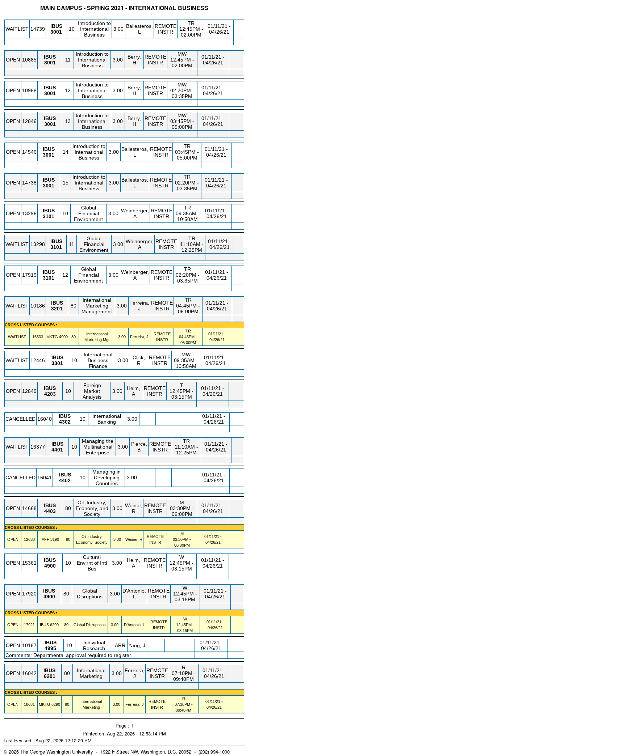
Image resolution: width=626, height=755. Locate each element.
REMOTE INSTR (165, 29)
